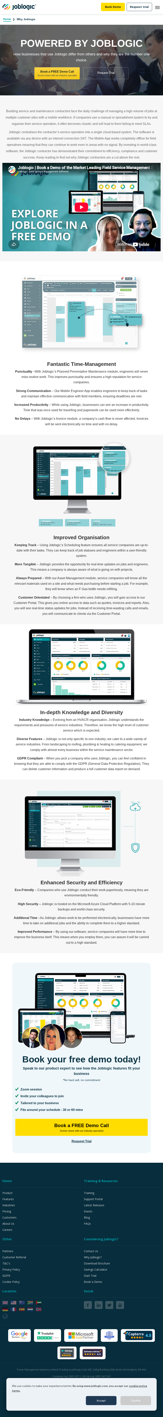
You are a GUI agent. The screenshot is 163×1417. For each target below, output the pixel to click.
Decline (136, 1400)
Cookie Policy (11, 1282)
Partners (7, 1251)
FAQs (87, 1223)
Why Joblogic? (93, 1257)
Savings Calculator (95, 1269)
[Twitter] (109, 1305)
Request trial (139, 7)
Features (8, 1199)
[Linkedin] (99, 1305)
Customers (9, 1217)
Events (88, 1211)
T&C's (6, 1263)
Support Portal (93, 1199)
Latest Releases (94, 1205)
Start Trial (90, 1275)
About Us (8, 1223)
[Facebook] (88, 1305)
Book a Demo (93, 1282)
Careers (7, 1230)
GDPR (6, 1275)
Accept (101, 1400)
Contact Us (91, 1251)
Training (89, 1193)
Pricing (6, 1211)
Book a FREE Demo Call (57, 73)
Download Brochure (97, 1263)
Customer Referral (14, 1257)
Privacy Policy (11, 1269)
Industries (8, 1205)
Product (7, 1193)
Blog (87, 1217)
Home (7, 19)
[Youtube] (120, 1305)
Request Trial (105, 72)
